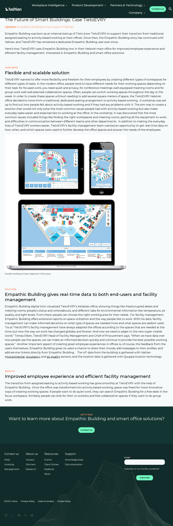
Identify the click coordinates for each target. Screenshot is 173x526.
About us (32, 454)
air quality (53, 356)
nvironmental (15, 356)
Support (70, 454)
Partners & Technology (126, 5)
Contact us (11, 454)
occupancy (33, 356)
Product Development (87, 5)
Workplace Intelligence (48, 5)
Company (135, 12)
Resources (51, 454)
